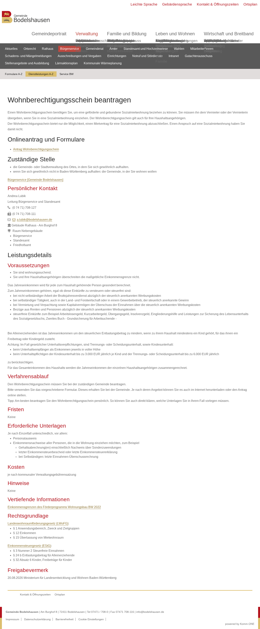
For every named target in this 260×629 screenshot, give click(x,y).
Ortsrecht (30, 48)
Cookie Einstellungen (91, 619)
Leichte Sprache (144, 4)
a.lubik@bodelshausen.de (34, 219)
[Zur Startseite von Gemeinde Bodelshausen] (25, 24)
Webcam (83, 41)
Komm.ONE (247, 623)
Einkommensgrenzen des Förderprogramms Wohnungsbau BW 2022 (54, 507)
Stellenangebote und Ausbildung (27, 63)
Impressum (12, 619)
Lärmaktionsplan (66, 63)
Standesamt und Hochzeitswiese (146, 48)
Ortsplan (250, 4)
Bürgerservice (69, 48)
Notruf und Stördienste (147, 56)
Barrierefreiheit (64, 619)
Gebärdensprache (177, 4)
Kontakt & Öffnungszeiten (218, 4)
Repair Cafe (209, 43)
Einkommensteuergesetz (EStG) (29, 545)
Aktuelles (11, 48)
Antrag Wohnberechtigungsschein (36, 149)
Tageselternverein (170, 41)
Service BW (66, 74)
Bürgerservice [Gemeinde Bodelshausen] (35, 179)
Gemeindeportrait (49, 33)
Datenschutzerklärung (37, 619)
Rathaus (47, 48)
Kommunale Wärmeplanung (119, 43)
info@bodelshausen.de (150, 611)
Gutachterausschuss (198, 56)
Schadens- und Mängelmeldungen (28, 56)
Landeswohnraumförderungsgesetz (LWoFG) (38, 523)
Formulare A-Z (13, 74)
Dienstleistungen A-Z (41, 74)
